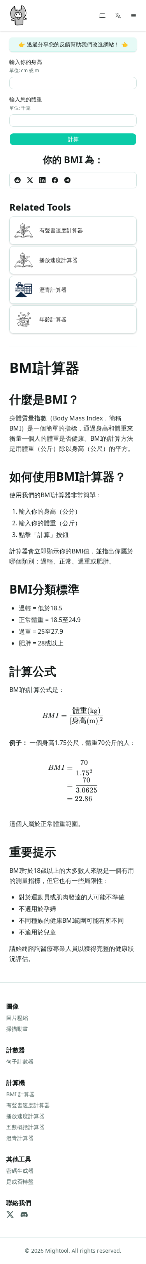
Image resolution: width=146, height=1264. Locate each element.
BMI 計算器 (20, 1094)
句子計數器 (19, 1061)
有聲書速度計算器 (28, 1105)
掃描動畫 (17, 1028)
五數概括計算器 (25, 1127)
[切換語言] (118, 15)
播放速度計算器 (25, 1116)
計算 (73, 139)
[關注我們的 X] (10, 1214)
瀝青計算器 (19, 1138)
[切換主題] (102, 15)
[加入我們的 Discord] (24, 1214)
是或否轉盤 (19, 1181)
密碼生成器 (19, 1170)
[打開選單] (133, 15)
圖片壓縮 (17, 1017)
